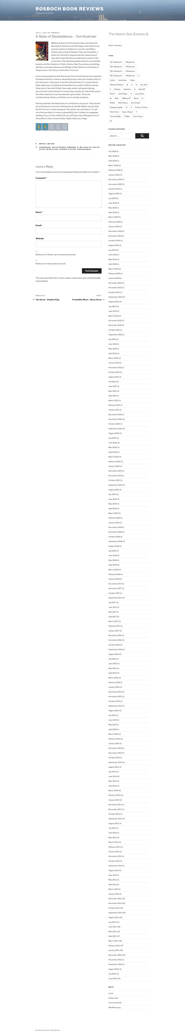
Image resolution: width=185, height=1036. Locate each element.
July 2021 (112, 381)
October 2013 (114, 814)
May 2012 (112, 880)
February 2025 (114, 222)
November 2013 (115, 809)
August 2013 (113, 823)
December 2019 (115, 471)
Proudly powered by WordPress (47, 1030)
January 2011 (113, 950)
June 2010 (112, 978)
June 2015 (112, 720)
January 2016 (113, 687)
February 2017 (114, 626)
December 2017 (115, 584)
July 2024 (112, 250)
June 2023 (112, 311)
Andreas (55, 33)
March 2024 (113, 269)
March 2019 (113, 513)
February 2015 (114, 739)
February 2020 (114, 461)
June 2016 (112, 663)
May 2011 (112, 931)
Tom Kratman (84, 149)
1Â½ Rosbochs (116, 62)
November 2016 (115, 640)
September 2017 (115, 598)
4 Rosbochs (130, 71)
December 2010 (115, 955)
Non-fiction (135, 103)
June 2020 (112, 443)
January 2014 (113, 800)
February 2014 (114, 795)
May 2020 (112, 447)
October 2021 (114, 372)
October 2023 (114, 292)
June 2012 (112, 875)
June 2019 (112, 499)
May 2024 (112, 259)
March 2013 (113, 842)
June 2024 (112, 255)
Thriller (127, 116)
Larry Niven (139, 94)
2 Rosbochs (45, 147)
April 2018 (112, 565)
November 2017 (115, 588)
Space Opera (127, 112)
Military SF (86, 147)
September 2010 (115, 964)
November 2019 (115, 476)
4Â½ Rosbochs (116, 76)
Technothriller (115, 116)
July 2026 (112, 151)
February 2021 (114, 405)
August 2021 (113, 377)
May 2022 (112, 349)
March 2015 (113, 734)
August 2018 (113, 546)
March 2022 (113, 358)
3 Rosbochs (130, 66)
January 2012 (113, 894)
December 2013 (115, 804)
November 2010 (115, 960)
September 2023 (115, 297)
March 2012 (113, 889)
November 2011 (115, 903)
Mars (117, 98)
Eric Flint (143, 85)
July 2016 (112, 659)
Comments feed (115, 1003)
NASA (112, 103)
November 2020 (115, 419)
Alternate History (116, 85)
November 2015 (115, 696)
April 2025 (112, 212)
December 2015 (115, 692)
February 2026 (114, 170)
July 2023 (112, 306)
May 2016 (112, 668)
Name (39, 212)
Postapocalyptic (116, 107)
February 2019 (114, 518)
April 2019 (112, 508)
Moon (136, 98)
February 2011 (114, 945)
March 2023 (113, 316)
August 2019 (113, 490)
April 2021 (112, 396)
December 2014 (115, 748)
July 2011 (112, 922)
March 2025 (113, 217)
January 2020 (114, 466)
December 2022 (115, 320)
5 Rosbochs (130, 76)
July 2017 (112, 602)
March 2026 (113, 165)
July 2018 (112, 551)
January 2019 (113, 523)
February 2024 (114, 273)
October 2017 (114, 593)
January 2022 (113, 363)
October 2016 (114, 645)
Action (112, 80)
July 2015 (112, 715)
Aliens (132, 80)
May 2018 (112, 560)
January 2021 (113, 410)
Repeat (42, 144)
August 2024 (113, 245)
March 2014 (113, 790)
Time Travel (138, 116)
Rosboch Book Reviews (70, 9)
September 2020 (115, 428)
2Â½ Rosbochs (116, 66)
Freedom (71, 147)
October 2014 (114, 757)
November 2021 (115, 367)
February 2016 (114, 682)
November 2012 (115, 856)
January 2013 (113, 851)
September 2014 (115, 762)
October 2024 (114, 240)
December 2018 (115, 527)
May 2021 (112, 391)
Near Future (123, 103)
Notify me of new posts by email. (51, 263)
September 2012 (115, 866)
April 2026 (112, 161)
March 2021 (113, 400)
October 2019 (114, 480)
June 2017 (112, 607)
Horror (112, 94)
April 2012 (112, 884)
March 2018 (113, 570)
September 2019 (115, 485)
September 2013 (115, 819)
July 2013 (112, 828)
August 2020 (113, 433)
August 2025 (113, 193)
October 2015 (114, 701)
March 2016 (113, 678)
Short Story (114, 112)
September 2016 (115, 649)
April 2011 (112, 936)
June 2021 (112, 386)
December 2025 (115, 179)
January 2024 (114, 278)
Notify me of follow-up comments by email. (56, 254)
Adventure (122, 80)
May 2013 (112, 837)
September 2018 (115, 541)
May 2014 (112, 781)
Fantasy (117, 89)
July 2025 (112, 198)
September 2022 (115, 334)
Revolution (52, 149)
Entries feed (113, 998)
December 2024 (115, 231)
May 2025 (112, 208)
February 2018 (114, 574)
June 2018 (112, 555)
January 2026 (114, 175)
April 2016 (112, 673)
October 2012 (114, 861)
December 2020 (115, 414)
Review (51, 144)
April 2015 (112, 729)
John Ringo (122, 94)
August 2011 (113, 917)
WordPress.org (114, 1007)
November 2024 (115, 236)
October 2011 (114, 908)
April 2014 (112, 786)
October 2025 (114, 189)
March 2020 (113, 457)
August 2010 (113, 969)
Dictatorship (59, 147)
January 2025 (114, 226)
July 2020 (112, 438)
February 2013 (114, 847)
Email (39, 225)
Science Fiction (67, 149)
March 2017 (113, 621)
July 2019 (112, 494)
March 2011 (113, 941)
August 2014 (113, 767)
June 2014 (112, 776)
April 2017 (112, 617)
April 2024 (112, 264)
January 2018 (113, 579)
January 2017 (113, 631)
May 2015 (112, 725)
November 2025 (115, 184)
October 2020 (114, 424)
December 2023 (115, 283)
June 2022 (112, 344)
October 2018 (114, 537)
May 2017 (112, 612)
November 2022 (115, 325)
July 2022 (112, 339)
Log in (110, 993)
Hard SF (142, 89)
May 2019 (112, 504)
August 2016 (113, 654)
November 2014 (115, 753)
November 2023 (115, 287)
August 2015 (113, 710)
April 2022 (112, 353)
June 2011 (112, 927)
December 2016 (115, 635)
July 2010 (112, 974)
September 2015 (115, 706)
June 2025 (112, 203)
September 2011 (115, 913)
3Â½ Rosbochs (116, 71)
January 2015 (113, 743)
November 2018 (115, 532)
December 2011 (114, 898)
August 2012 (113, 870)
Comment (41, 178)
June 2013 (112, 833)
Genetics (127, 89)
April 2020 (112, 452)
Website (40, 238)
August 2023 (113, 302)
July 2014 (112, 772)
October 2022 (114, 330)
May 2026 (112, 156)
